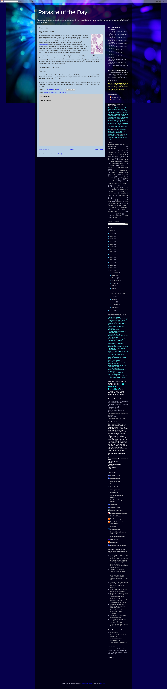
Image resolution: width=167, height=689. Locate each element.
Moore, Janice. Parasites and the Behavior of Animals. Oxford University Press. (119, 595)
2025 (112, 233)
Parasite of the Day (62, 12)
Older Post (98, 150)
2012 (112, 268)
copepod (111, 165)
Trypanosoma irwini (117, 291)
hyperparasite (112, 183)
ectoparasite (124, 170)
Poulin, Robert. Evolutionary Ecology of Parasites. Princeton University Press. (118, 600)
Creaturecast (114, 484)
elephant (121, 172)
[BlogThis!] (69, 90)
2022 (112, 241)
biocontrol (123, 154)
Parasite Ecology (115, 507)
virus (113, 215)
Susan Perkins (116, 97)
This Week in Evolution (117, 536)
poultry (126, 201)
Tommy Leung (116, 99)
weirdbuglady (114, 542)
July (113, 286)
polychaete (119, 201)
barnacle (110, 152)
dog (114, 170)
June (113, 288)
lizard (119, 188)
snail (114, 207)
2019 (112, 249)
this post (113, 129)
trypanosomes (43, 44)
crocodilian (111, 167)
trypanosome (62, 92)
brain (126, 159)
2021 (112, 244)
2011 (112, 270)
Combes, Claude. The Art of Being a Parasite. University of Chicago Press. (119, 565)
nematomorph (119, 198)
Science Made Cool (116, 510)
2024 (112, 236)
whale (126, 215)
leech (123, 186)
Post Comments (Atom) (54, 154)
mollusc (121, 191)
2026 (112, 231)
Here (109, 37)
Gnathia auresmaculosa (119, 293)
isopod (115, 186)
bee (125, 152)
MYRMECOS (114, 492)
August (114, 283)
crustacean (123, 167)
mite (112, 191)
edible (113, 172)
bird (109, 157)
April (113, 299)
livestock (110, 188)
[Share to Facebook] (73, 90)
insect (125, 183)
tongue (123, 209)
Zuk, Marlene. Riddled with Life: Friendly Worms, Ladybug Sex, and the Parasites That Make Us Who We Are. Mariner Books (119, 623)
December (115, 272)
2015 (112, 260)
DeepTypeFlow (115, 490)
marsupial (47, 92)
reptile (110, 206)
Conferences (121, 163)
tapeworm (124, 207)
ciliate (113, 163)
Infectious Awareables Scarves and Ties (116, 639)
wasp (119, 215)
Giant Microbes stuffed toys (118, 642)
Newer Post (44, 150)
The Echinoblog (115, 519)
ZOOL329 (114, 217)
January (114, 307)
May (113, 297)
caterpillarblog (115, 481)
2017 (112, 254)
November (115, 275)
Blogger (102, 683)
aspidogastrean (112, 151)
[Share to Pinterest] (74, 90)
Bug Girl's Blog (115, 478)
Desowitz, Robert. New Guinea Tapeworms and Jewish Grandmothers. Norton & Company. (119, 577)
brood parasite (115, 161)
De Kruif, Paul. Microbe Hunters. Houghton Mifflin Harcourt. (117, 571)
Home (71, 150)
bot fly (121, 159)
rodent (119, 205)
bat (119, 152)
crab (122, 165)
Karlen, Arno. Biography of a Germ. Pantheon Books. (118, 590)
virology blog (114, 539)
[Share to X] (71, 90)
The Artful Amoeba (116, 516)
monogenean (112, 193)
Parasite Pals (114, 632)
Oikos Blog (114, 504)
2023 (112, 239)
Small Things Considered (118, 513)
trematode (113, 211)
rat (125, 203)
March (114, 302)
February (115, 304)
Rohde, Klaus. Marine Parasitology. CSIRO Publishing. (116, 611)
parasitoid (111, 200)
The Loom (113, 526)
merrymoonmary (87, 683)
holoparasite (112, 179)
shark (126, 206)
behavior (111, 154)
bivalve (117, 156)
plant (110, 202)
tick (114, 209)
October (114, 278)
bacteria (122, 151)
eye (127, 172)
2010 (112, 310)
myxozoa (111, 195)
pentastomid (122, 200)
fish (113, 174)
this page (113, 77)
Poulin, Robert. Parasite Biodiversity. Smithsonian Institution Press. (117, 606)
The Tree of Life (115, 529)
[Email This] (67, 90)
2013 (112, 265)
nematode (123, 195)
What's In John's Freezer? (118, 545)
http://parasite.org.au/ (114, 409)
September (115, 280)
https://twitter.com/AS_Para (116, 418)
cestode (125, 161)
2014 (112, 262)
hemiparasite (122, 177)
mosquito (123, 193)
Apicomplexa (112, 146)
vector (126, 214)
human (123, 181)
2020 (112, 246)
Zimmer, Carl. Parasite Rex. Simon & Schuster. (118, 616)
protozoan (54, 92)
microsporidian (124, 189)
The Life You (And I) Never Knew (116, 522)
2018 (112, 252)
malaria (126, 188)
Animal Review (115, 475)
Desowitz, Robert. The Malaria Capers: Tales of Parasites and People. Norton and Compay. (119, 585)
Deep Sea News (115, 487)
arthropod (112, 148)
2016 (112, 257)
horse (121, 179)
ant (124, 144)
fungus (110, 177)
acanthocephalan (113, 144)
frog (123, 175)
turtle (119, 214)
